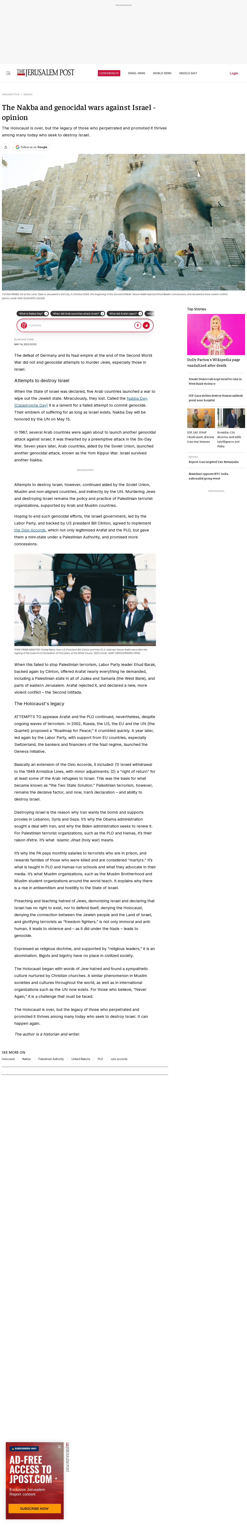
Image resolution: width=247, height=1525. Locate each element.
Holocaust (8, 1059)
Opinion (28, 94)
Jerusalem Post (11, 94)
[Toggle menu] (8, 73)
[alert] (35, 1480)
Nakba (26, 1059)
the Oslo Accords (30, 530)
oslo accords (119, 1059)
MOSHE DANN (26, 339)
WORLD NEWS (162, 73)
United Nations (81, 1059)
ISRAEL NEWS (136, 73)
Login (234, 73)
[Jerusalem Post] (43, 73)
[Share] (6, 147)
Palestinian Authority (51, 1059)
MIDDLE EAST (188, 73)
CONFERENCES (109, 73)
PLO (100, 1059)
